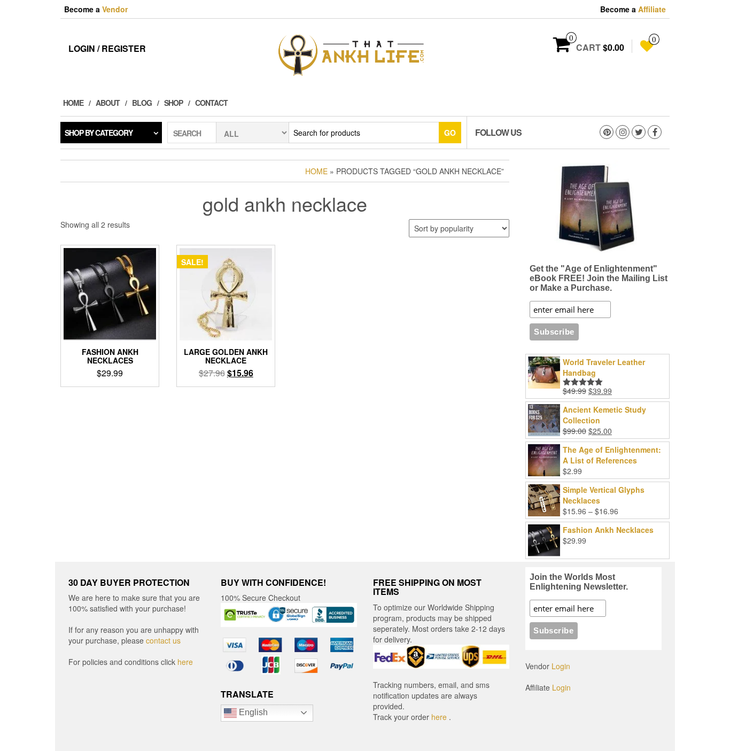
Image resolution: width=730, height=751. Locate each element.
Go (450, 132)
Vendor (115, 9)
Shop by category (99, 132)
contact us (163, 640)
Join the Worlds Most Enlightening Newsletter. (579, 581)
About (108, 102)
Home (73, 102)
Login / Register (107, 48)
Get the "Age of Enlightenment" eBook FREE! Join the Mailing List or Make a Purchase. (598, 278)
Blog (142, 102)
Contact (211, 102)
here (185, 661)
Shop (173, 102)
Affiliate (652, 9)
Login (561, 666)
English (252, 712)
